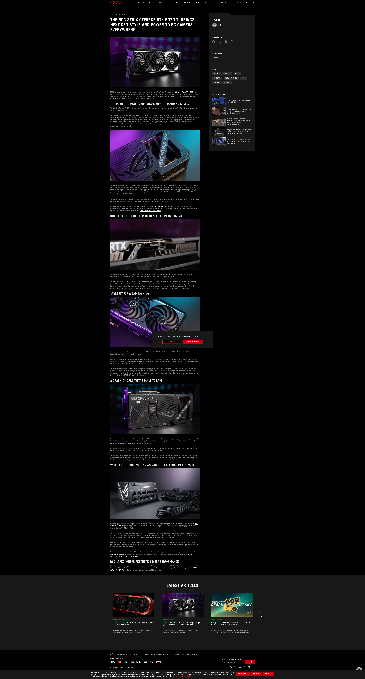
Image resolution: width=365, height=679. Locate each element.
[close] (210, 333)
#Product (227, 73)
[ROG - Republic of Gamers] (117, 2)
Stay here (172, 342)
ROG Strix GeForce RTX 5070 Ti (183, 92)
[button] (250, 662)
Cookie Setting (242, 674)
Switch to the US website (192, 342)
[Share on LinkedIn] (225, 41)
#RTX (243, 78)
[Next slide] (261, 616)
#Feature (227, 82)
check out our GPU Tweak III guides (150, 211)
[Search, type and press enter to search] (246, 2)
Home (122, 667)
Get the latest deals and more (231, 659)
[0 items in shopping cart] (253, 2)
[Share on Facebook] (213, 41)
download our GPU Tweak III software (160, 206)
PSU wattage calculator (117, 554)
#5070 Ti (216, 82)
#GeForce (217, 78)
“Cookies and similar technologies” (182, 676)
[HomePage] (111, 654)
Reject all (256, 674)
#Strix (237, 73)
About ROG (114, 667)
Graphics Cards (218, 57)
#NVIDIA (216, 73)
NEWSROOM (129, 667)
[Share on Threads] (231, 41)
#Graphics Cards (231, 78)
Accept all (268, 674)
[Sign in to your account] (250, 2)
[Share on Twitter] (219, 41)
